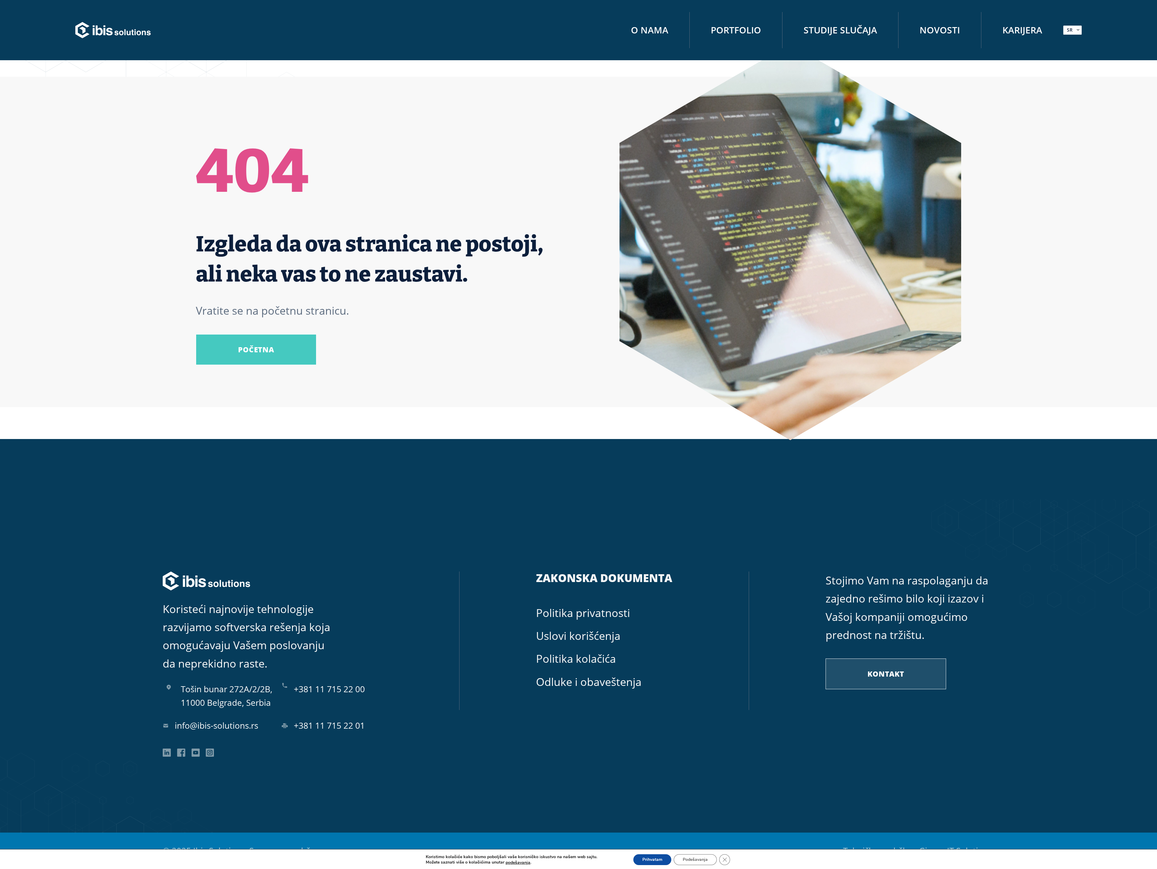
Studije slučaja (840, 30)
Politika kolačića (576, 658)
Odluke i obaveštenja (588, 681)
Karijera (1022, 30)
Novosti (940, 30)
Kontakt (885, 674)
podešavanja (518, 862)
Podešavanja (695, 859)
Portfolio (736, 30)
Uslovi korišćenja (578, 635)
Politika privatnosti (583, 613)
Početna (256, 349)
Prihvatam (652, 859)
